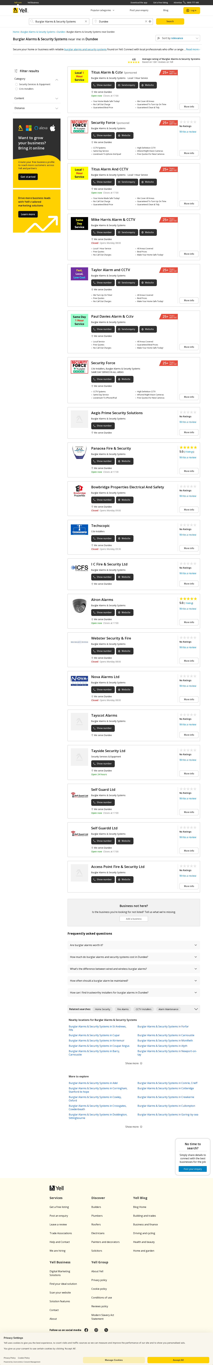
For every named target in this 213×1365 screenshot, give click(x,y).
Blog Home (139, 1207)
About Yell (97, 1271)
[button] (86, 22)
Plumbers (97, 1215)
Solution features (60, 1301)
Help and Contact (60, 1242)
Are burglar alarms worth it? (86, 945)
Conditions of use (101, 1297)
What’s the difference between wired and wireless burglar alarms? (108, 969)
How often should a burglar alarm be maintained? (99, 980)
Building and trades (144, 1215)
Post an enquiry (59, 1215)
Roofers (96, 1224)
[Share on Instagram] (96, 1330)
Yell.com (18, 2)
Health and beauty (144, 1242)
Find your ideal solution (63, 1284)
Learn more (28, 214)
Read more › (193, 49)
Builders (96, 1207)
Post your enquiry (139, 10)
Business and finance (145, 1224)
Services (56, 1198)
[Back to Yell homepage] (21, 10)
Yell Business (33, 2)
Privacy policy (99, 1280)
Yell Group (99, 1262)
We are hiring (57, 1250)
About (53, 1318)
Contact (54, 1310)
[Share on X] (106, 1330)
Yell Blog (140, 1198)
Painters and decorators (105, 1242)
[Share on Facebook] (86, 1330)
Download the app (139, 2)
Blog (165, 10)
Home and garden (143, 1250)
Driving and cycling (144, 1233)
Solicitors (96, 1250)
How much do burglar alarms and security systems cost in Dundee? (109, 957)
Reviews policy (99, 1306)
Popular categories (101, 10)
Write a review (187, 131)
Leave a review (58, 1224)
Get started (28, 176)
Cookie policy (99, 1289)
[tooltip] (150, 21)
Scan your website (60, 1292)
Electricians (97, 1233)
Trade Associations (61, 1233)
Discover (98, 1198)
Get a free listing (160, 2)
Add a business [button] (134, 918)
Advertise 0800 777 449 (186, 2)
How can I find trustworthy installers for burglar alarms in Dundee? (109, 992)
